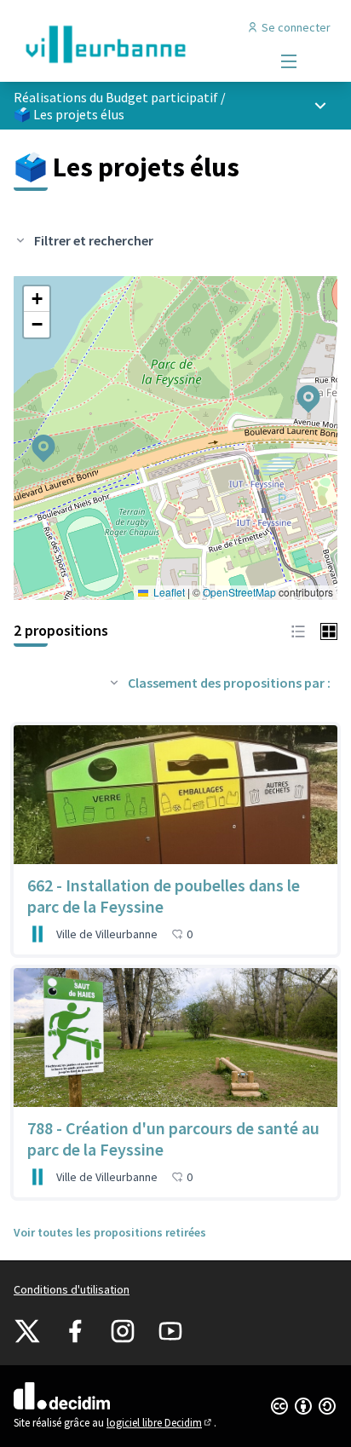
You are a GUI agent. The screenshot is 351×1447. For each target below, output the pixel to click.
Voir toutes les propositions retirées (110, 1232)
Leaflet (168, 592)
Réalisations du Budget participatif (116, 97)
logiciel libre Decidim (160, 1422)
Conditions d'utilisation (71, 1289)
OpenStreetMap (239, 592)
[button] (298, 388)
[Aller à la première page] (133, 44)
